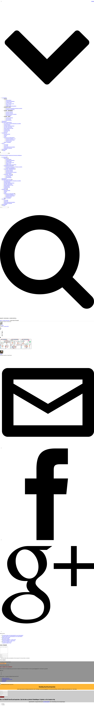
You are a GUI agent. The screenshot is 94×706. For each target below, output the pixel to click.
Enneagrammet (7, 129)
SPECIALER (6, 158)
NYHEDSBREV (4, 149)
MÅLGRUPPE (4, 121)
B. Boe (2, 325)
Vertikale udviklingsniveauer (9, 125)
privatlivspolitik (46, 701)
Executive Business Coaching (11, 114)
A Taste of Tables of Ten (6, 642)
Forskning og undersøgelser (9, 137)
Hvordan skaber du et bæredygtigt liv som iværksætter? (12, 636)
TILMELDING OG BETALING (7, 679)
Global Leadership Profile (8, 128)
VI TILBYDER (4, 97)
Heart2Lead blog (7, 134)
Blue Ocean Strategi (5, 638)
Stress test (6, 131)
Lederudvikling (8, 100)
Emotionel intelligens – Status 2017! (8, 640)
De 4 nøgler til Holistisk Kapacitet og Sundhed (12, 123)
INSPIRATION (4, 132)
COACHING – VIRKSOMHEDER (9, 169)
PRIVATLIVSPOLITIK (5, 678)
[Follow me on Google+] (48, 631)
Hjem (1, 320)
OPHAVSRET (4, 680)
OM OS (3, 143)
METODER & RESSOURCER (7, 122)
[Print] (0, 337)
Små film (5, 135)
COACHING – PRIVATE (8, 174)
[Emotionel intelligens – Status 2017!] (9, 639)
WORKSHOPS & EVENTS (8, 165)
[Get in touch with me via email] (48, 447)
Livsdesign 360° (9, 102)
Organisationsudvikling (10, 101)
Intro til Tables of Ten (10, 103)
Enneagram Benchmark (10, 139)
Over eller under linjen (8, 127)
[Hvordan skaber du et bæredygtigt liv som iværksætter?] (12, 635)
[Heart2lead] (11, 155)
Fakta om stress (9, 141)
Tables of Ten (8, 104)
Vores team (6, 144)
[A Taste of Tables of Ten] (7, 641)
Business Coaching (9, 113)
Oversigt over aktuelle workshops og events (14, 108)
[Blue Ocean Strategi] (6, 637)
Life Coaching (8, 118)
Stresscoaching (8, 115)
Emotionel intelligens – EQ (10, 138)
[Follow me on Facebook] (48, 539)
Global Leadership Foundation (9, 147)
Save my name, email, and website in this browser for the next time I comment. (15, 658)
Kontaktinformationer (8, 148)
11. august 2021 (6, 326)
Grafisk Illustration (6, 320)
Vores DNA (6, 145)
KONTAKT (4, 681)
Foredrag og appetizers (10, 109)
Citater (5, 136)
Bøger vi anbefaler (7, 142)
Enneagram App (7, 130)
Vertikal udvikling (7, 124)
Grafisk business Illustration (11, 106)
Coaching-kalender (9, 111)
